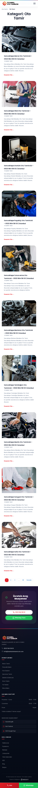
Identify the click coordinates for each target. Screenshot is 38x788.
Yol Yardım (5, 685)
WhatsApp (29, 785)
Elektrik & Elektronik (8, 677)
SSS (3, 760)
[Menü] (34, 3)
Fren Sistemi (6, 671)
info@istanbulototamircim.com (13, 651)
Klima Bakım (5, 688)
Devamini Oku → (9, 75)
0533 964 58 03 (9, 648)
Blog (3, 764)
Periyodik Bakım (6, 667)
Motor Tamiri (6, 663)
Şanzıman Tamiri (7, 674)
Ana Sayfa (5, 9)
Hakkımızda (5, 743)
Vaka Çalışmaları (7, 757)
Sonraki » (29, 580)
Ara (10, 785)
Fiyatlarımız (5, 746)
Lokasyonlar (5, 753)
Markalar (4, 750)
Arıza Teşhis (5, 681)
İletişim (4, 767)
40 (23, 580)
